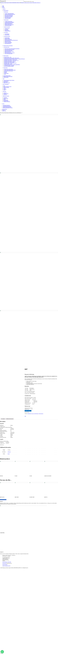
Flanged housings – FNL (15, 607)
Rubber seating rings (17, 604)
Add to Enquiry (28, 410)
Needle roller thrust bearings (18, 582)
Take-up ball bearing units (17, 606)
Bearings (10, 571)
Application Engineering (12, 646)
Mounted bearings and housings (15, 599)
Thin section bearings (17, 578)
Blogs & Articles (9, 649)
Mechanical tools (12, 643)
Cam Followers (16, 590)
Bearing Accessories (15, 585)
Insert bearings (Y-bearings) (18, 576)
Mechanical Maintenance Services (13, 648)
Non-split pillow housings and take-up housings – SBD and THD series (22, 609)
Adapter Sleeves (16, 586)
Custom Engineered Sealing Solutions (15, 627)
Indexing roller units (17, 596)
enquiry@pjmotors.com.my (6, 565)
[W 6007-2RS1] (36, 489)
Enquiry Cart (9, 651)
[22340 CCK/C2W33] (51, 468)
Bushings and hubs (13, 633)
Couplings (11, 634)
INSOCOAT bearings (17, 597)
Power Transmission (11, 630)
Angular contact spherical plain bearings (18, 619)
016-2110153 (4, 563)
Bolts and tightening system (14, 632)
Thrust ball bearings (17, 579)
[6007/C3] (51, 489)
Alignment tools (12, 641)
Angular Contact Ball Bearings (18, 574)
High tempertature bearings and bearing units (20, 595)
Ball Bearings (11, 112)
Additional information (9, 418)
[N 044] (36, 468)
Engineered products (15, 592)
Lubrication (10, 636)
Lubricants (11, 637)
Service (8, 645)
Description (3, 418)
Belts (11, 631)
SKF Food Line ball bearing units (19, 605)
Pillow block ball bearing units (18, 603)
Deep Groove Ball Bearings (17, 112)
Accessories (12, 640)
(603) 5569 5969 (4, 564)
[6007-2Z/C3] (7, 489)
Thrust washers (14, 622)
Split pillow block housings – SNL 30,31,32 (18, 610)
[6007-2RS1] (21, 489)
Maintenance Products (12, 639)
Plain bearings (12, 617)
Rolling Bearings (6, 112)
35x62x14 (9, 451)
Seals (9, 626)
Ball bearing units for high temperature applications (21, 601)
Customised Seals (12, 628)
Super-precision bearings (13, 624)
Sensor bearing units (17, 598)
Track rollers (14, 589)
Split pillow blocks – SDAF (16, 614)
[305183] (7, 468)
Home (1, 112)
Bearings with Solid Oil (17, 594)
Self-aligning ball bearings (18, 577)
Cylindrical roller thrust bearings (18, 581)
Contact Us (8, 650)
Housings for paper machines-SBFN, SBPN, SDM (19, 608)
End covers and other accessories (17, 616)
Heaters (11, 642)
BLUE (9, 453)
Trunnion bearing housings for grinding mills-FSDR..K (20, 615)
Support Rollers (16, 591)
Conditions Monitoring (13, 644)
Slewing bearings (12, 625)
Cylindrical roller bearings (17, 580)
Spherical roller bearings (17, 583)
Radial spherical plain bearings (16, 618)
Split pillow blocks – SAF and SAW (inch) (18, 613)
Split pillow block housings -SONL (17, 612)
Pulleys (11, 635)
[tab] (3, 419)
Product (3, 112)
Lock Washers (16, 588)
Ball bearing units (14, 600)
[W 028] (21, 468)
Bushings (13, 621)
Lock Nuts (15, 587)
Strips (13, 623)
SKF (25, 416)
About (8, 570)
